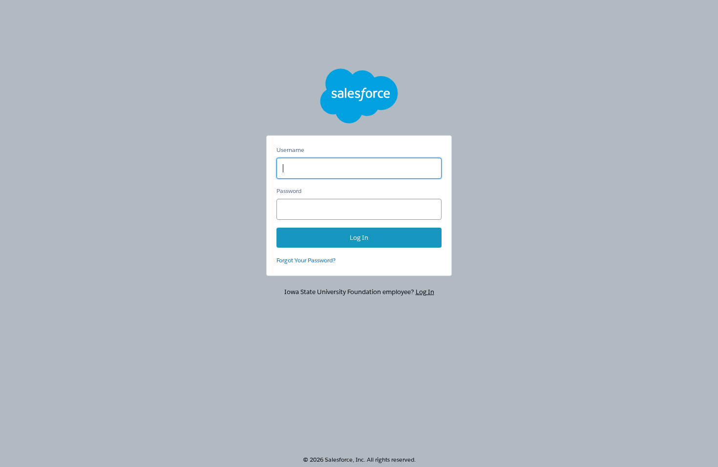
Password (288, 191)
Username (290, 150)
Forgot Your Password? (306, 260)
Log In (425, 292)
